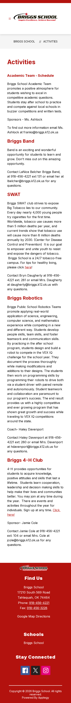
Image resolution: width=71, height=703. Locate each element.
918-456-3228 (37, 608)
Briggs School (24, 41)
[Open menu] (10, 19)
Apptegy (43, 697)
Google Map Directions (33, 616)
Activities (50, 41)
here (28, 267)
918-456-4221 (39, 603)
